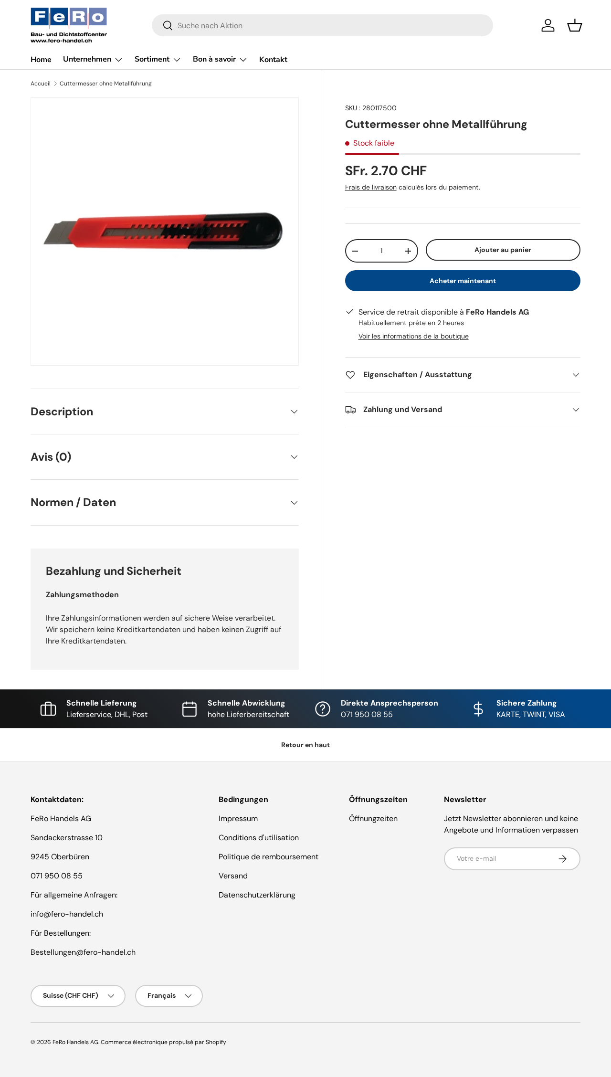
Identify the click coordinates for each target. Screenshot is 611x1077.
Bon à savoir (214, 59)
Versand (233, 876)
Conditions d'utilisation (259, 838)
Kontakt (273, 59)
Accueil (41, 83)
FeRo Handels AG (75, 1042)
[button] (574, 25)
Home (41, 59)
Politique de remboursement (268, 857)
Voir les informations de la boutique (413, 336)
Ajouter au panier (502, 249)
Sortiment (152, 59)
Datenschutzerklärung (257, 895)
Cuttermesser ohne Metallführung (106, 83)
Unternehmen (87, 59)
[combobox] (322, 25)
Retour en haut (305, 744)
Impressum (238, 818)
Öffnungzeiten (373, 818)
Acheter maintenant (463, 280)
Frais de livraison (371, 187)
